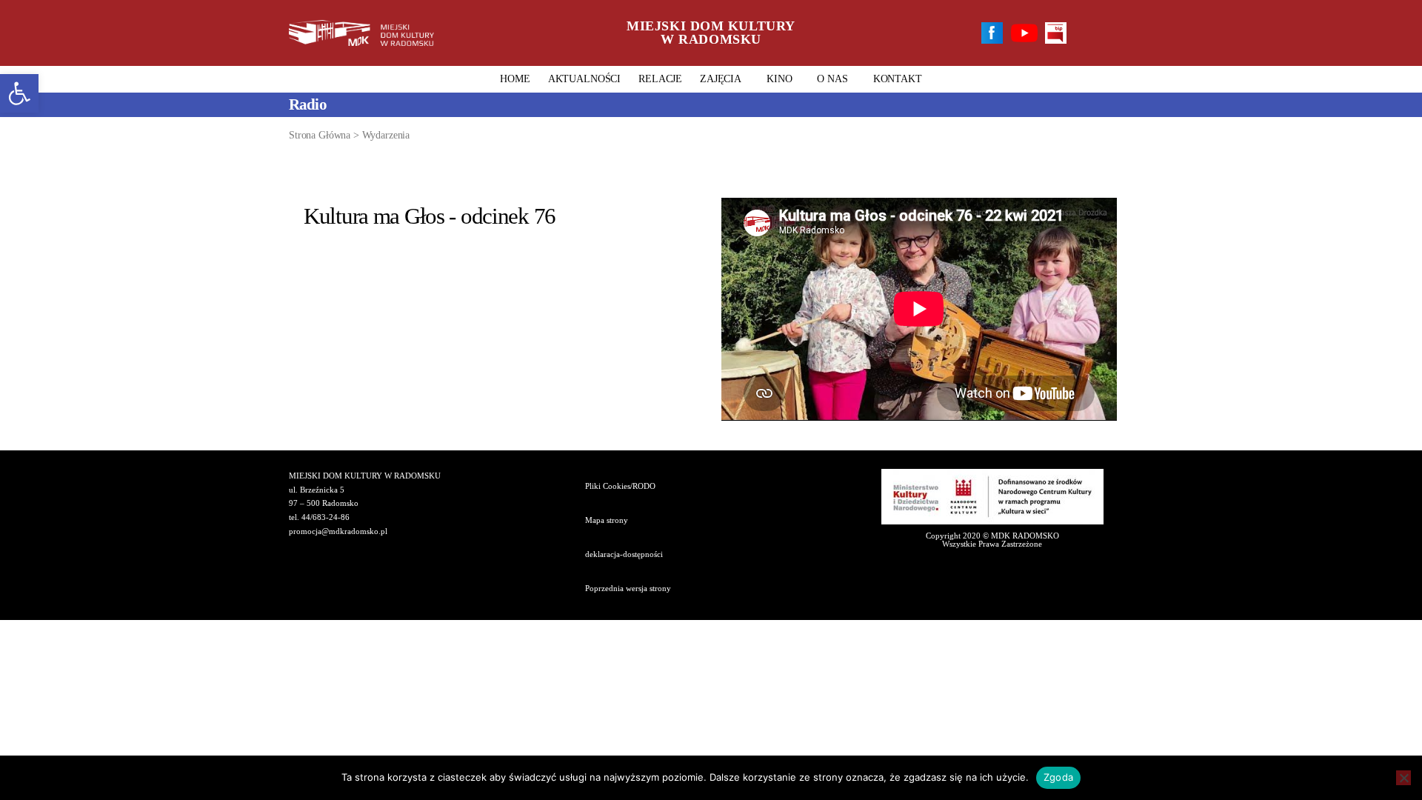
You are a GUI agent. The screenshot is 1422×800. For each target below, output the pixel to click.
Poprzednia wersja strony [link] (628, 588)
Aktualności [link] (584, 78)
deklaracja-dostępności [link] (624, 554)
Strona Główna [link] (319, 135)
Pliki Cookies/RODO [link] (620, 485)
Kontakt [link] (897, 78)
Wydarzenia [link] (386, 135)
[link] (19, 93)
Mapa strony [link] (606, 520)
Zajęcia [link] (720, 78)
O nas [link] (832, 78)
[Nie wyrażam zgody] (1403, 777)
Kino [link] (779, 78)
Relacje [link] (660, 78)
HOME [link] (515, 78)
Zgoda (1058, 777)
